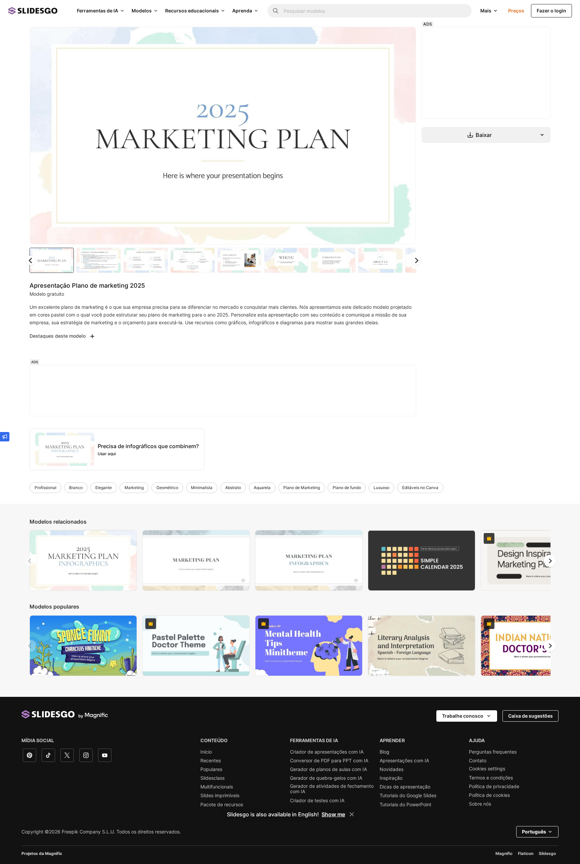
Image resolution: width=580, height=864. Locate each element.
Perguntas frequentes (493, 752)
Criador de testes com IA (317, 800)
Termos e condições (491, 777)
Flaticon (525, 853)
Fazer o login (551, 10)
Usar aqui (107, 453)
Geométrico (167, 487)
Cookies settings (487, 768)
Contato (477, 760)
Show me (333, 814)
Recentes (210, 760)
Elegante (103, 487)
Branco (76, 487)
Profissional (45, 487)
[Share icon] (404, 37)
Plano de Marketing (301, 487)
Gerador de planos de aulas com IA (328, 769)
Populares (211, 769)
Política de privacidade (494, 786)
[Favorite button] (387, 37)
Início (206, 752)
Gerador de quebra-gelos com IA (326, 778)
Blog (384, 752)
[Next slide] (406, 136)
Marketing (134, 487)
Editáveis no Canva (420, 487)
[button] (416, 260)
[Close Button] (351, 814)
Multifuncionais (216, 786)
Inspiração (391, 778)
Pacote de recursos (221, 804)
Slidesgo (547, 853)
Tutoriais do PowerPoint (405, 804)
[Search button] (276, 10)
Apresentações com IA (404, 760)
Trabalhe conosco (462, 716)
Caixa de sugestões (530, 716)
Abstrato (233, 487)
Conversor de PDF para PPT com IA (329, 760)
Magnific (504, 853)
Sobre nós (480, 804)
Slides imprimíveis (219, 795)
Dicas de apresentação (405, 786)
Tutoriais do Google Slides (408, 795)
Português (534, 831)
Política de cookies (489, 795)
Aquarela (262, 487)
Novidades (391, 769)
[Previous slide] (30, 561)
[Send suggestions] (4, 436)
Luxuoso (381, 487)
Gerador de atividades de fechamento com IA (332, 788)
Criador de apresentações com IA (327, 752)
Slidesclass (212, 778)
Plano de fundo (347, 487)
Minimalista (201, 487)
